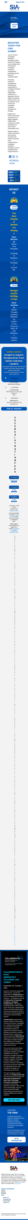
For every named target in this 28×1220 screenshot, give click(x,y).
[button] (5, 2)
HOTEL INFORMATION (16, 1140)
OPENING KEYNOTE (15, 207)
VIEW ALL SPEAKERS (14, 409)
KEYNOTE (15, 285)
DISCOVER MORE (14, 1100)
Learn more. (18, 1183)
